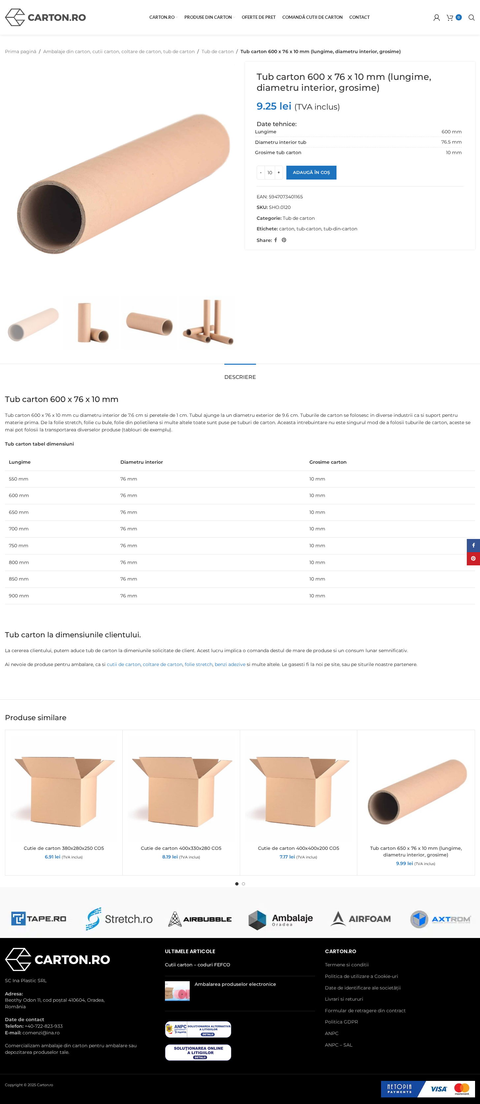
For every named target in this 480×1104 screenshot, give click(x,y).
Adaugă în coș (311, 172)
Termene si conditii (347, 965)
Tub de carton (218, 51)
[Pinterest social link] (284, 240)
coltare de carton (162, 664)
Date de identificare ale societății (363, 988)
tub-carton (309, 229)
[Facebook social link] (276, 240)
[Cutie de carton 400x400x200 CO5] (298, 788)
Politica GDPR (341, 1022)
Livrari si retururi (344, 999)
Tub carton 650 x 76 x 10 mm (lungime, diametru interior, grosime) (416, 851)
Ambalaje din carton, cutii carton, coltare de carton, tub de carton (119, 51)
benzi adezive (230, 664)
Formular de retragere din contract (365, 1011)
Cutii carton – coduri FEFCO (197, 965)
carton (286, 229)
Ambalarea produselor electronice (235, 984)
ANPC (331, 1033)
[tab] (240, 374)
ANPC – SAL (338, 1045)
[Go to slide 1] (237, 884)
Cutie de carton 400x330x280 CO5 (181, 848)
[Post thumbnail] (177, 991)
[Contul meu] (436, 17)
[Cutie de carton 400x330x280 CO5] (181, 788)
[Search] (471, 17)
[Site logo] (45, 17)
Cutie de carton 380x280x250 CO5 (64, 848)
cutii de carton (124, 664)
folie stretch (198, 664)
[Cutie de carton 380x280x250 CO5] (63, 788)
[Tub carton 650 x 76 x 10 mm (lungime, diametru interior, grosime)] (415, 788)
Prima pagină (20, 51)
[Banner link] (38, 918)
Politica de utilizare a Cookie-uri (361, 976)
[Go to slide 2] (243, 884)
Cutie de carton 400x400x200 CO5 (298, 848)
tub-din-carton (340, 229)
